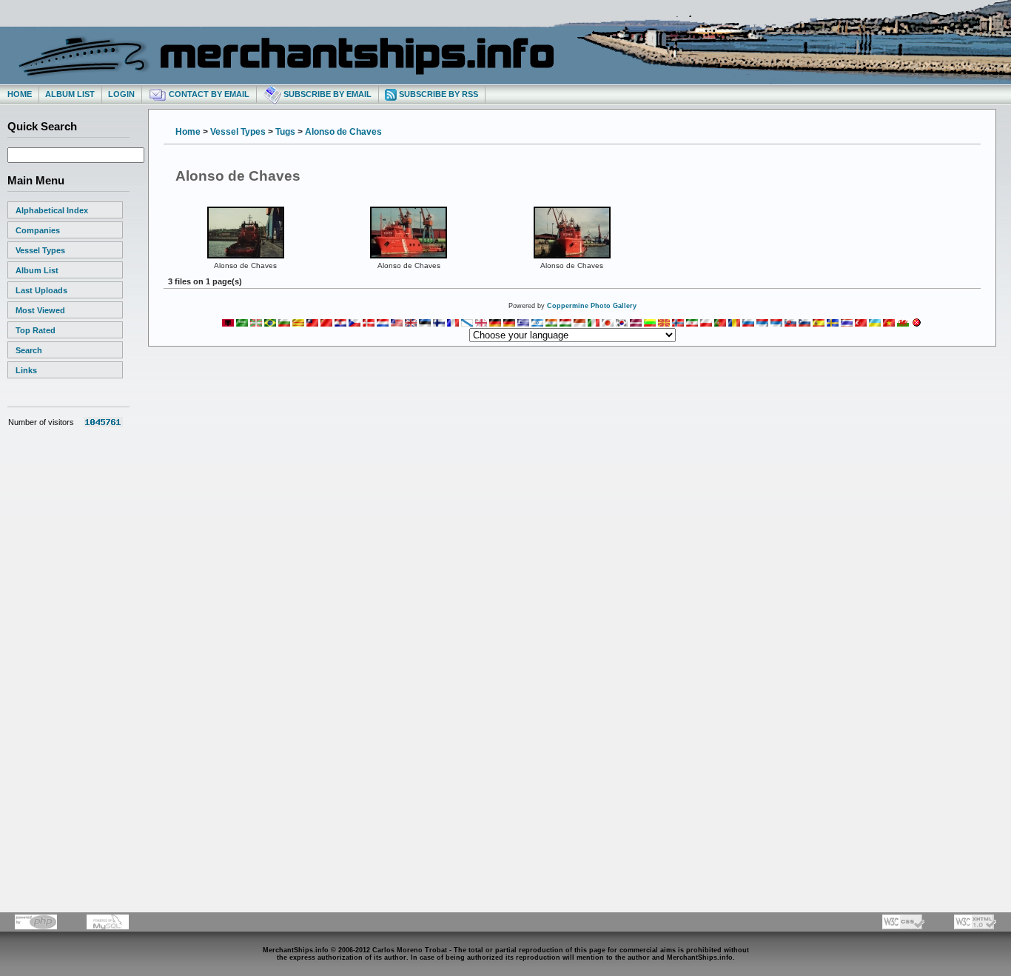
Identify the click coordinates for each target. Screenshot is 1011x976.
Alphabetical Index (52, 210)
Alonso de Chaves (343, 132)
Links (26, 370)
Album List (70, 94)
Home (19, 94)
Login (121, 94)
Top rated (36, 330)
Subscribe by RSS (437, 94)
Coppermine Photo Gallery (592, 306)
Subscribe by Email (326, 94)
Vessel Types (40, 250)
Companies (38, 230)
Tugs (285, 132)
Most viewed (40, 310)
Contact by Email (208, 94)
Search (29, 350)
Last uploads (41, 290)
